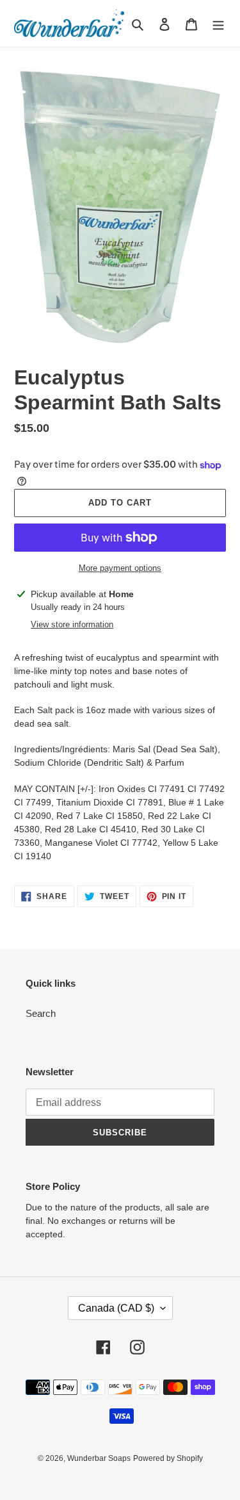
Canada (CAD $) (116, 1308)
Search (41, 1013)
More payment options (120, 568)
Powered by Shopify (168, 1458)
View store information (72, 624)
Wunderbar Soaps (99, 1458)
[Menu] (218, 23)
